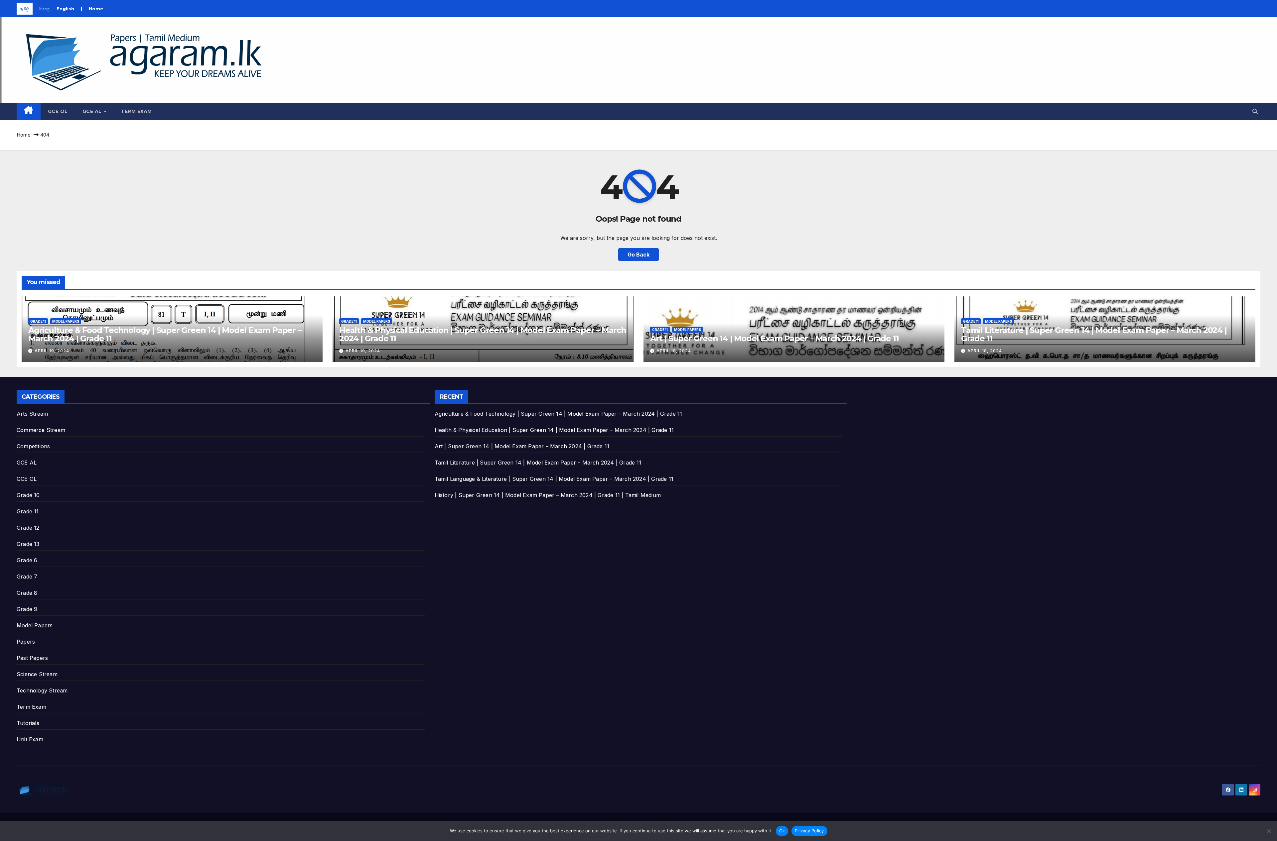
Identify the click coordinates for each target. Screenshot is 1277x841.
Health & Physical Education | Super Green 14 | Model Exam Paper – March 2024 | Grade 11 (482, 334)
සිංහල (44, 8)
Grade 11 (38, 321)
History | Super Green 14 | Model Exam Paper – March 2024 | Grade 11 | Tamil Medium (548, 495)
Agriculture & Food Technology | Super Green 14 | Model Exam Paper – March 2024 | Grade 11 (164, 334)
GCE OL (58, 111)
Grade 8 (27, 592)
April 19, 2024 (52, 350)
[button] (1255, 111)
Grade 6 (27, 560)
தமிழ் (24, 8)
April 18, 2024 (673, 350)
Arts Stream (32, 413)
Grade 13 (28, 544)
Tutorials (28, 723)
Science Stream (37, 674)
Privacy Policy (809, 830)
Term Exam (136, 111)
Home (96, 8)
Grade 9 (27, 609)
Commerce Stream (41, 430)
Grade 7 (27, 576)
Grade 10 (28, 495)
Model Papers (65, 321)
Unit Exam (30, 739)
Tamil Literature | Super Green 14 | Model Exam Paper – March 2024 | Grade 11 (1094, 334)
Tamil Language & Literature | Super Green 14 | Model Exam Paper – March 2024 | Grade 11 (554, 478)
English (65, 8)
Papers (26, 641)
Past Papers (32, 658)
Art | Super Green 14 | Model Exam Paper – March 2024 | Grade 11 (774, 338)
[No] (1268, 831)
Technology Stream (42, 690)
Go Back (638, 254)
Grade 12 (28, 527)
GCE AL (92, 111)
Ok (782, 830)
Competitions (33, 446)
